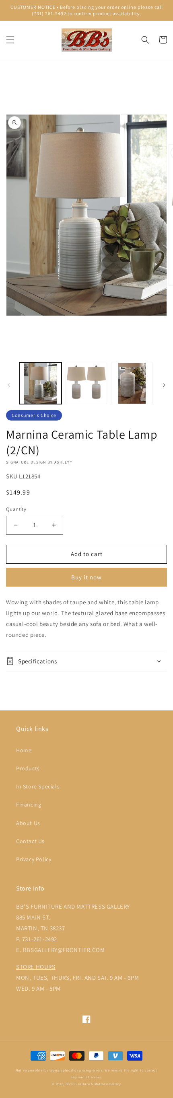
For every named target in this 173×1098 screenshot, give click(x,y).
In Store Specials (38, 786)
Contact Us (30, 841)
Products (28, 768)
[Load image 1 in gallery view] (41, 383)
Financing (28, 804)
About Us (28, 823)
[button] (10, 40)
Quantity (16, 509)
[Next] (164, 385)
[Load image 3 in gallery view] (132, 383)
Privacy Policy (33, 859)
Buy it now (86, 577)
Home (23, 750)
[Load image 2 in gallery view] (86, 383)
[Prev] (9, 385)
